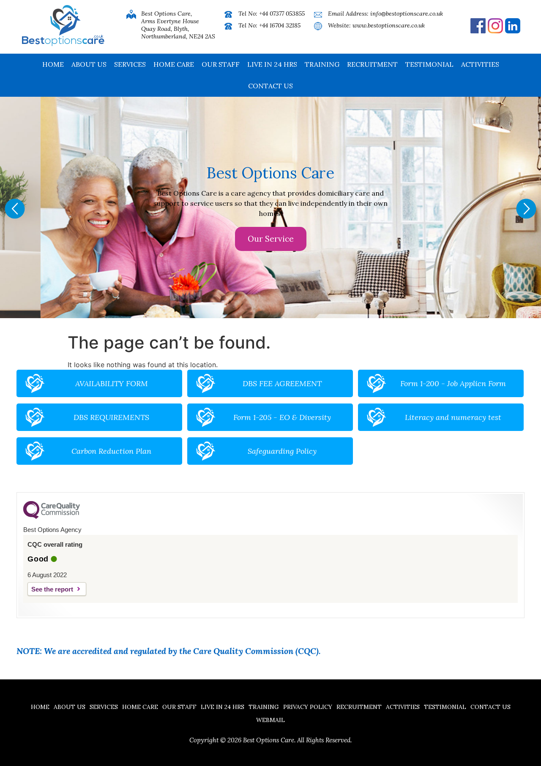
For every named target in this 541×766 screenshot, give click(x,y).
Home (53, 64)
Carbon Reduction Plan (111, 451)
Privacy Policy (307, 707)
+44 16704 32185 (280, 25)
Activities (480, 64)
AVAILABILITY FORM (111, 383)
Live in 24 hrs (272, 64)
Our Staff (221, 64)
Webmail (270, 720)
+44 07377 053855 (282, 13)
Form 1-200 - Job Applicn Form (453, 383)
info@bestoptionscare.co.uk (406, 13)
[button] (14, 208)
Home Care (173, 64)
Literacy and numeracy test (453, 417)
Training (322, 64)
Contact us (270, 86)
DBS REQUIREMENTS (111, 417)
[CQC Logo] (51, 516)
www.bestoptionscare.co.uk (388, 25)
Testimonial (429, 64)
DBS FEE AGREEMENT (282, 383)
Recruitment (372, 64)
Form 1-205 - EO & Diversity (282, 417)
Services (130, 64)
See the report (52, 589)
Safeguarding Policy (282, 451)
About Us (89, 64)
